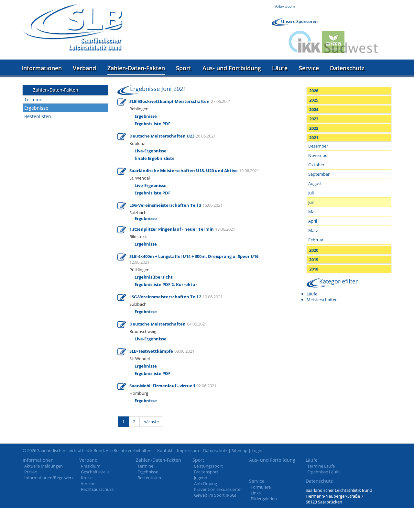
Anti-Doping (205, 483)
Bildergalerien (264, 499)
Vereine (88, 483)
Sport (183, 68)
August (315, 183)
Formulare (261, 487)
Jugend (200, 477)
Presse (30, 472)
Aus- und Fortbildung (231, 68)
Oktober (316, 165)
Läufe (280, 68)
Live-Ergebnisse (151, 339)
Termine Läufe (321, 466)
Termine (33, 99)
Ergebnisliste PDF (152, 373)
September (319, 174)
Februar (315, 240)
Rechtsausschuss (97, 489)
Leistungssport (208, 466)
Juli (311, 193)
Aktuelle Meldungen (43, 466)
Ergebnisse (36, 108)
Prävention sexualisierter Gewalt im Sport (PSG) (218, 492)
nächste (151, 422)
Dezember (318, 146)
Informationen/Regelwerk (49, 477)
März (313, 230)
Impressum (188, 450)
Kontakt (165, 450)
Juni (311, 202)
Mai (311, 212)
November (318, 155)
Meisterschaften (322, 300)
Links (256, 493)
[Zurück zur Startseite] (73, 27)
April (312, 221)
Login (257, 450)
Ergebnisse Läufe (323, 472)
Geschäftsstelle (95, 472)
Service (309, 68)
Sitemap (239, 450)
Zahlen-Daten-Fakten (136, 68)
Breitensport (206, 472)
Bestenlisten (37, 116)
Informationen (41, 68)
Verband (84, 68)
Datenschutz (347, 68)
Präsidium (90, 466)
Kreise (87, 477)
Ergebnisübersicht (154, 277)
